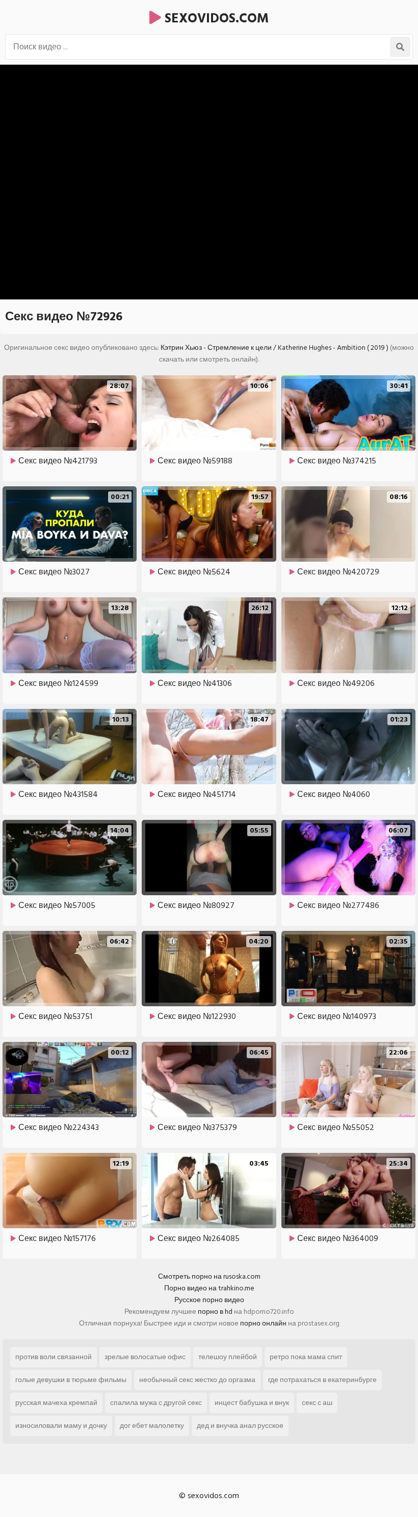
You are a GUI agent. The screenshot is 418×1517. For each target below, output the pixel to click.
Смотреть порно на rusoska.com (209, 1276)
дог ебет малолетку (152, 1425)
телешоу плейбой (227, 1357)
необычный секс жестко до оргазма (197, 1380)
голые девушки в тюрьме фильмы (70, 1380)
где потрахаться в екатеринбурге (322, 1380)
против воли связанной (53, 1357)
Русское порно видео (209, 1300)
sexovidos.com (215, 18)
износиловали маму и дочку (61, 1425)
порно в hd (215, 1311)
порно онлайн (263, 1323)
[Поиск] (400, 47)
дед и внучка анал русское (240, 1425)
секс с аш (317, 1403)
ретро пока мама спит (306, 1357)
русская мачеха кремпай (56, 1403)
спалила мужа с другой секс (156, 1403)
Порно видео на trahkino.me (209, 1288)
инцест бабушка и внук (252, 1403)
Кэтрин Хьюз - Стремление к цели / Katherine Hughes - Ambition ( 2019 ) (274, 347)
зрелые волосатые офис (145, 1357)
